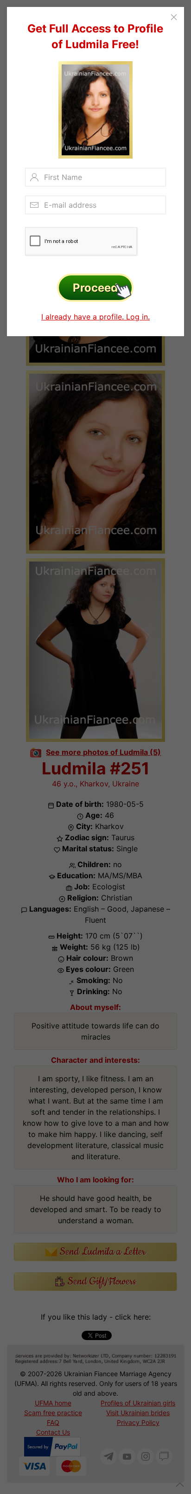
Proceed (95, 287)
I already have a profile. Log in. (95, 316)
